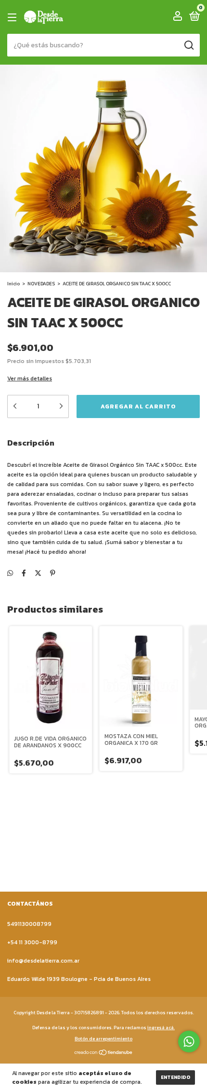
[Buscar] (188, 45)
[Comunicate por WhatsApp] (189, 1041)
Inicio (13, 283)
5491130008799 (29, 924)
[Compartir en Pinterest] (52, 573)
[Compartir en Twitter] (38, 573)
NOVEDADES (41, 283)
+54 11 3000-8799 (32, 942)
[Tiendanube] (104, 1054)
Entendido (175, 1077)
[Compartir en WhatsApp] (10, 573)
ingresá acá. (161, 1027)
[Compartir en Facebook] (24, 573)
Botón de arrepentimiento (103, 1038)
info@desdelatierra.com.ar (43, 960)
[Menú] (13, 17)
